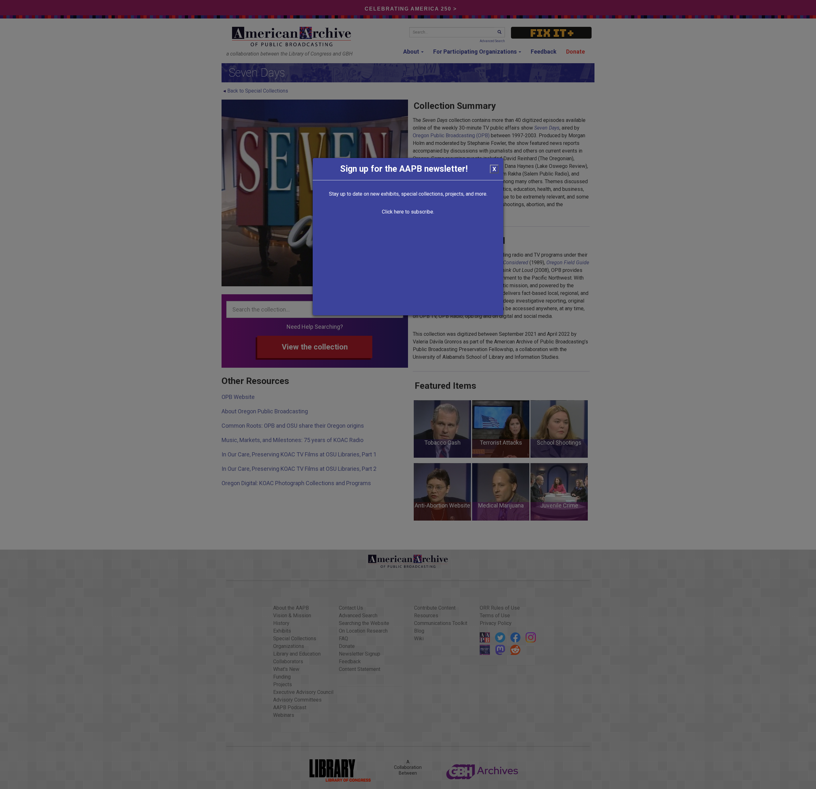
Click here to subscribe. (408, 212)
